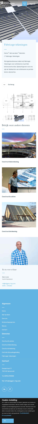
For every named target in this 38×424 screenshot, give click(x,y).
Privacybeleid (6, 415)
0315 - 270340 (7, 286)
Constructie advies (8, 341)
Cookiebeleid (24, 413)
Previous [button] (6, 103)
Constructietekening (8, 348)
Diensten (22, 53)
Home (6, 53)
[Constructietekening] (19, 227)
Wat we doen (14, 53)
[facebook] (10, 391)
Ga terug (11, 84)
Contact (4, 330)
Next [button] (31, 103)
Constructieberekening (9, 345)
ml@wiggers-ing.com (8, 283)
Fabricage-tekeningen (9, 356)
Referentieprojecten (8, 322)
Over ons (4, 318)
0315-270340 (9, 376)
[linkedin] (4, 391)
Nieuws (4, 326)
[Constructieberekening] (19, 157)
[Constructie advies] (19, 192)
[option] (19, 103)
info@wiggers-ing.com (12, 381)
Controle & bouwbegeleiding (10, 352)
